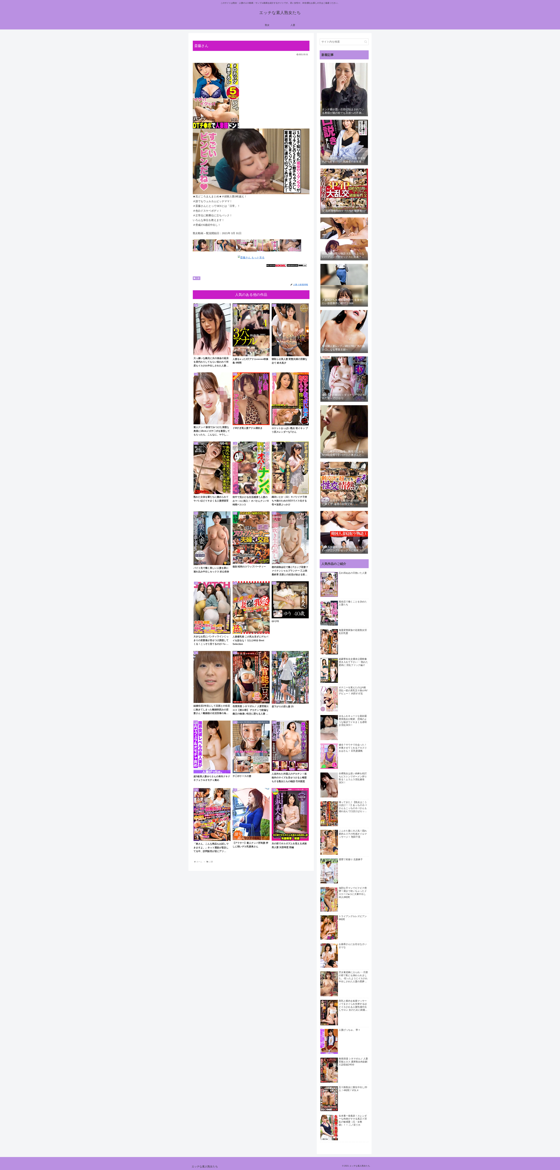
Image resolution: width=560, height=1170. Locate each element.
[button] (365, 41)
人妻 (198, 278)
